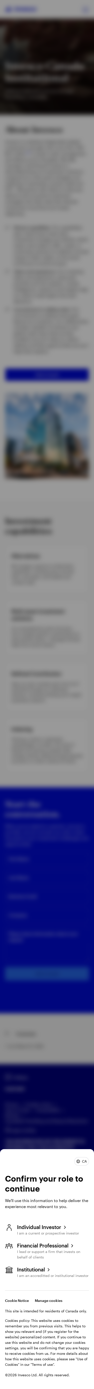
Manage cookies (48, 1300)
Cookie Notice (17, 1300)
